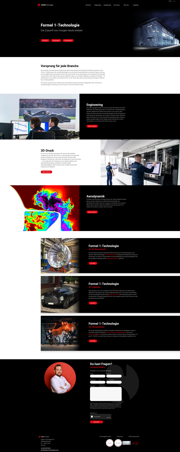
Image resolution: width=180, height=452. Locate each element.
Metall (99, 334)
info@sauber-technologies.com (49, 450)
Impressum (120, 436)
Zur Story (92, 263)
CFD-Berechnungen (110, 254)
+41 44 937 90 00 (45, 448)
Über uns (126, 5)
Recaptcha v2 (93, 413)
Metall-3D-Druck (114, 294)
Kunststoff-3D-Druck (113, 258)
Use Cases (117, 5)
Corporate (136, 5)
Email (91, 373)
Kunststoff (92, 334)
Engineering (97, 5)
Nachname (92, 380)
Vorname (108, 373)
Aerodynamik (107, 5)
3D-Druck (88, 5)
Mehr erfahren (92, 126)
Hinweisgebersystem (105, 436)
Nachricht (92, 386)
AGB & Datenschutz (134, 436)
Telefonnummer (110, 380)
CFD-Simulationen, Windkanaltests (116, 332)
